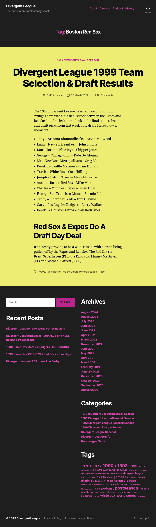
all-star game (86, 470)
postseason (126, 488)
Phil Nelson (56, 95)
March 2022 (89, 339)
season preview (123, 492)
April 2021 (87, 357)
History (129, 8)
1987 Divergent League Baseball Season (107, 418)
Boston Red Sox (62, 271)
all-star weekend (104, 470)
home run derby (115, 480)
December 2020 (92, 376)
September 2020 (92, 385)
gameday (120, 477)
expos (91, 477)
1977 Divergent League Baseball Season (107, 413)
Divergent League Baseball (98, 432)
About (93, 8)
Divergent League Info (95, 436)
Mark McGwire (87, 484)
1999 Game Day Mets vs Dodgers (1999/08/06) (37, 347)
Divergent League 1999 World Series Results (35, 328)
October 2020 (90, 380)
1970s (86, 466)
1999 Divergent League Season (78, 60)
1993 (122, 465)
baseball (122, 470)
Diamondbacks (114, 473)
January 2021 (90, 371)
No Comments (105, 95)
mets (116, 484)
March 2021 (89, 362)
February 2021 (90, 367)
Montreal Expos (88, 271)
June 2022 (88, 330)
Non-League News (93, 441)
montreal (136, 484)
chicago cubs (87, 473)
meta (109, 484)
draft (75, 271)
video (96, 496)
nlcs (97, 488)
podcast (107, 488)
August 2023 (89, 316)
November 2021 (91, 344)
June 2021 (88, 348)
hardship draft (98, 481)
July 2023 (87, 321)
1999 (49, 271)
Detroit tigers (100, 474)
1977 (97, 466)
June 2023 (88, 325)
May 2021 (87, 353)
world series (126, 495)
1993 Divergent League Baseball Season (107, 422)
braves (144, 470)
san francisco (97, 492)
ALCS (142, 466)
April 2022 (88, 335)
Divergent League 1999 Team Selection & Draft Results (78, 77)
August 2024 (89, 312)
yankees (141, 496)
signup (134, 492)
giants (85, 480)
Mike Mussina (126, 484)
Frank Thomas (104, 477)
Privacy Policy (52, 518)
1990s (41, 271)
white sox (107, 495)
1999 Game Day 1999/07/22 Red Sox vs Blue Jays (38, 354)
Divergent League (20, 6)
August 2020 (89, 389)
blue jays (134, 470)
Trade (101, 271)
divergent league (133, 473)
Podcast (118, 8)
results (85, 492)
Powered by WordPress (79, 518)
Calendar (104, 8)
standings (86, 496)
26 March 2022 (79, 95)
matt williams (99, 484)
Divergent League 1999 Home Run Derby (32, 361)
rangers (144, 488)
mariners (131, 480)
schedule (110, 492)
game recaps (137, 477)
